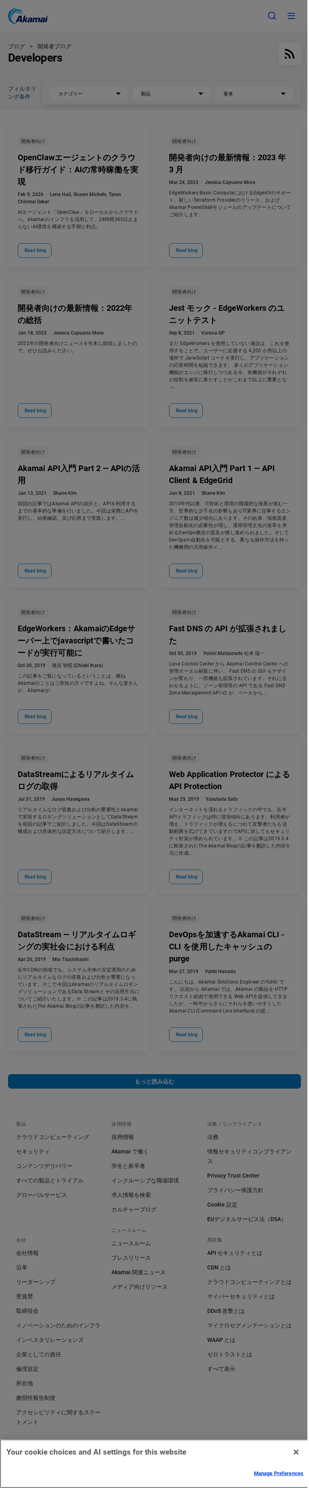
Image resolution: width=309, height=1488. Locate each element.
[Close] (296, 1452)
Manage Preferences (278, 1473)
